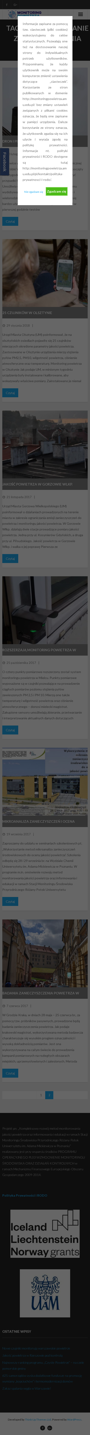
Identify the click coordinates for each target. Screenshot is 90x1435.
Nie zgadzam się (33, 191)
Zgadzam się (56, 191)
